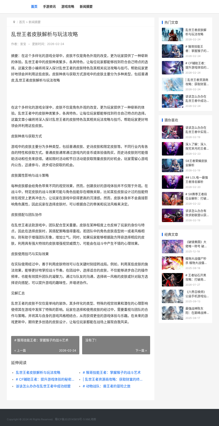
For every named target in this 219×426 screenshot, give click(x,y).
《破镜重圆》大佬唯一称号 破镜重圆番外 (196, 246)
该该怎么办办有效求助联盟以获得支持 (195, 215)
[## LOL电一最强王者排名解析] (172, 178)
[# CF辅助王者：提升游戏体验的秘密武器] (172, 63)
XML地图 (90, 419)
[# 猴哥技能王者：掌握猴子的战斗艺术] (172, 47)
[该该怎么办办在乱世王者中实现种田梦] (172, 128)
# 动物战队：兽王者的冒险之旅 (106, 386)
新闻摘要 (86, 6)
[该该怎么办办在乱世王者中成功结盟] (172, 97)
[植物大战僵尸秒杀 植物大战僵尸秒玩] (172, 259)
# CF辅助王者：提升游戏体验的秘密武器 (46, 379)
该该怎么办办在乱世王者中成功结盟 (43, 386)
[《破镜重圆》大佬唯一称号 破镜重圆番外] (172, 242)
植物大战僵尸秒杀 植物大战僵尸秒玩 (196, 263)
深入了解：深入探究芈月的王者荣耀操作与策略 (195, 148)
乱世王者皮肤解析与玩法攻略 (38, 372)
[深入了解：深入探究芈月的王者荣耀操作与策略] (172, 145)
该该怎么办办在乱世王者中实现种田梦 (195, 132)
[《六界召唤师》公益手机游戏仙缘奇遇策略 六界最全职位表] (172, 292)
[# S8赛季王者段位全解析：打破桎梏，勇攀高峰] (172, 194)
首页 (34, 6)
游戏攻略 (67, 6)
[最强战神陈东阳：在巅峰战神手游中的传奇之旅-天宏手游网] (172, 309)
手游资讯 (49, 6)
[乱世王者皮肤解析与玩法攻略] (172, 30)
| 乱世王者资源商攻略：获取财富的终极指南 (113, 379)
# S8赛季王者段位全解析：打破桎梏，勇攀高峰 (196, 198)
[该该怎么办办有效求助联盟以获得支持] (172, 211)
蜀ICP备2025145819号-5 (70, 419)
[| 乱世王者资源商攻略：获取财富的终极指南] (172, 80)
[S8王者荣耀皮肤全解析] (172, 161)
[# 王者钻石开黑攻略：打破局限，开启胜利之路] (172, 276)
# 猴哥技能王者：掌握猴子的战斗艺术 (112, 372)
